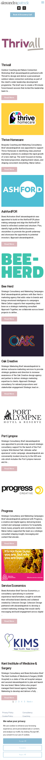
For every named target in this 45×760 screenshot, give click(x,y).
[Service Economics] (22, 565)
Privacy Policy (7, 713)
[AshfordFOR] (22, 191)
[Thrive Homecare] (22, 119)
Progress (7, 511)
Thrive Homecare (12, 140)
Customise (22, 748)
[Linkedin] (19, 8)
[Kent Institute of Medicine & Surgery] (22, 643)
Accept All (22, 741)
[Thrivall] (22, 44)
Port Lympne (9, 436)
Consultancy (27, 713)
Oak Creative (9, 361)
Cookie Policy (7, 716)
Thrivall (6, 65)
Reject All (22, 755)
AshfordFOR (9, 211)
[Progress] (22, 490)
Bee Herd (7, 286)
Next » (30, 702)
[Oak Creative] (22, 340)
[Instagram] (24, 8)
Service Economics (13, 585)
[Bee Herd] (22, 265)
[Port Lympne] (22, 415)
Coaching (26, 716)
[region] (22, 738)
